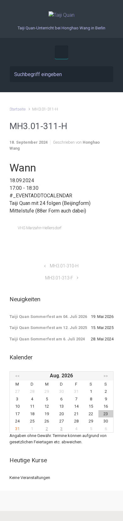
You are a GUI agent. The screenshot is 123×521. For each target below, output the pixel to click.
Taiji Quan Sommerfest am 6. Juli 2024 (47, 339)
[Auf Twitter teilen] (74, 243)
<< (17, 376)
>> (105, 376)
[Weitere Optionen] (110, 243)
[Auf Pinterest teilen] (93, 243)
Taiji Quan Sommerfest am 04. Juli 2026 (48, 316)
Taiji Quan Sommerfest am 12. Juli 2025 (48, 327)
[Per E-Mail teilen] (102, 243)
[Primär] (61, 52)
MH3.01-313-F (59, 278)
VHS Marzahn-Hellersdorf (40, 227)
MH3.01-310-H (64, 266)
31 (17, 428)
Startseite (17, 109)
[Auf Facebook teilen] (83, 243)
